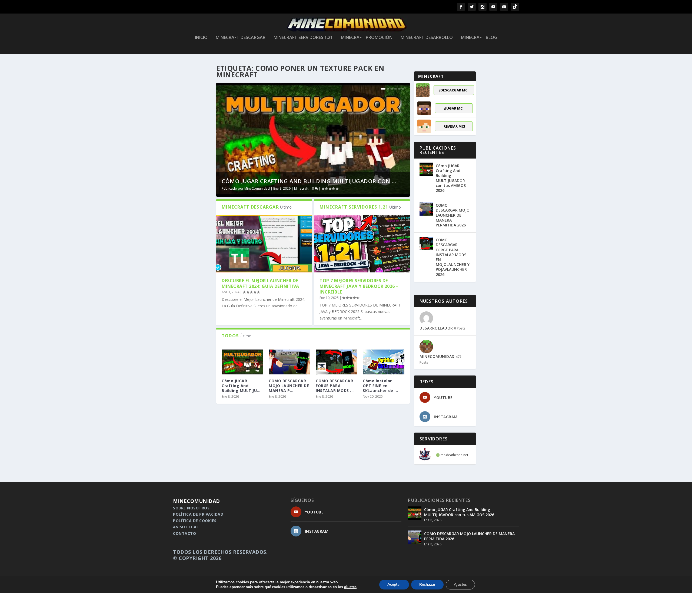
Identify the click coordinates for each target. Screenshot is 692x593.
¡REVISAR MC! (454, 126)
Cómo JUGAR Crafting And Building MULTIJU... (241, 385)
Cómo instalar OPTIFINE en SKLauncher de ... (380, 385)
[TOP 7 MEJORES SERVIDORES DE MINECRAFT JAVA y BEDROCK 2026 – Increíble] (362, 243)
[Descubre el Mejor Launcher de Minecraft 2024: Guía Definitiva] (264, 243)
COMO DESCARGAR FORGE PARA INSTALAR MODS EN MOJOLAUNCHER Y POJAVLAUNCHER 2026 (453, 257)
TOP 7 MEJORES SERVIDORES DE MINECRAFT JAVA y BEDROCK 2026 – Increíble (359, 286)
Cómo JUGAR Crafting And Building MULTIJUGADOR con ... (309, 181)
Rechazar (427, 584)
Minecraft (301, 188)
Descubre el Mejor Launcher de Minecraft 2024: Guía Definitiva (260, 283)
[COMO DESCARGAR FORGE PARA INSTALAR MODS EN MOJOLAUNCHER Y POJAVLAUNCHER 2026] (336, 362)
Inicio (201, 37)
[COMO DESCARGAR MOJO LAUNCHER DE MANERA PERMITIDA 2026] (289, 362)
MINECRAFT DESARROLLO (427, 37)
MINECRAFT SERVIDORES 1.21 (303, 37)
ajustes (350, 587)
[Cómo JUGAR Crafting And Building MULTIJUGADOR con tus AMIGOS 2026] (426, 169)
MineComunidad (257, 188)
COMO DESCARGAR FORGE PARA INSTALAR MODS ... (335, 385)
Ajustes (460, 584)
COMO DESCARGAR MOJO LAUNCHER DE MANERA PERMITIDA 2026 (453, 215)
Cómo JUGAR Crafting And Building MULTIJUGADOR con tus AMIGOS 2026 (451, 178)
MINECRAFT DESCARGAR (240, 37)
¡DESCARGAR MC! (453, 90)
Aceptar (394, 584)
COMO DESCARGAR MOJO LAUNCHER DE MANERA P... (289, 385)
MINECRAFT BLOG (479, 37)
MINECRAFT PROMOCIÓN (366, 37)
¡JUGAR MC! (454, 108)
